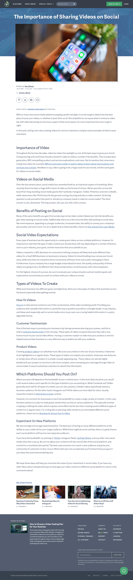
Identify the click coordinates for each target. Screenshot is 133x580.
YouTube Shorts (84, 438)
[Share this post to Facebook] (19, 100)
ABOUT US (102, 529)
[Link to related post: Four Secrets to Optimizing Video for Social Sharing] (79, 492)
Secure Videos (83, 533)
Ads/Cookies (116, 575)
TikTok (57, 438)
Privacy (96, 575)
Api (89, 575)
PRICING (81, 529)
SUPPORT (101, 536)
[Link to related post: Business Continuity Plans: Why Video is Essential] (27, 492)
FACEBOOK (117, 529)
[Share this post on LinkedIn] (31, 100)
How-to (19, 305)
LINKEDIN (116, 536)
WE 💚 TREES (103, 533)
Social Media (24, 93)
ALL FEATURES (83, 540)
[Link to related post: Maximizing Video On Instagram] (53, 492)
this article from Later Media (101, 226)
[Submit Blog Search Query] (75, 4)
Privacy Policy (99, 562)
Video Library (30, 4)
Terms (105, 575)
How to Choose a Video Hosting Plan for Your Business (46, 525)
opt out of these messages (116, 562)
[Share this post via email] (37, 100)
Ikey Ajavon (29, 86)
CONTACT (101, 540)
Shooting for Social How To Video (54, 413)
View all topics (45, 4)
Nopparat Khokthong (36, 109)
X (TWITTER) (117, 533)
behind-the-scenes (44, 393)
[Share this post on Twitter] (25, 100)
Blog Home (17, 4)
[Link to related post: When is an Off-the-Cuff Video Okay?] (105, 492)
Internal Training (85, 536)
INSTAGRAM (117, 540)
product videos (32, 351)
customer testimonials (33, 331)
